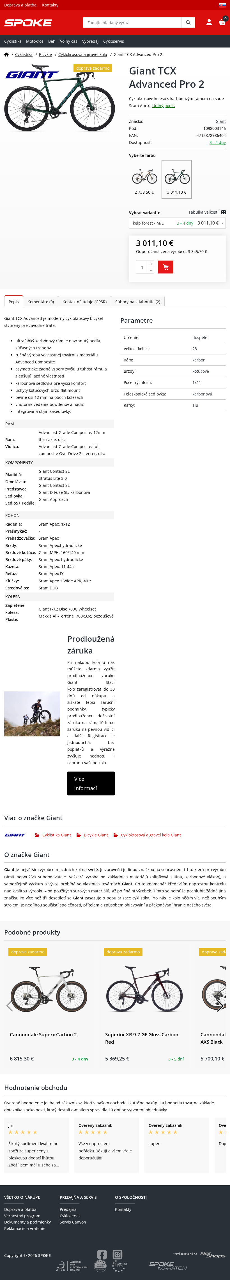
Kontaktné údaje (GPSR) (85, 301)
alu (195, 405)
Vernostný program (22, 1215)
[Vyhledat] (188, 22)
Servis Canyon (73, 1222)
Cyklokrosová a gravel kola (82, 54)
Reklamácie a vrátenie (24, 1228)
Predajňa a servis (78, 1197)
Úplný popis (163, 105)
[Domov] (6, 54)
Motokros (34, 41)
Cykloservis (113, 41)
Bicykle (45, 54)
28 (194, 348)
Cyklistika (13, 41)
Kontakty (50, 5)
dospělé (199, 337)
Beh (52, 41)
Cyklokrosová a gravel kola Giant (151, 835)
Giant (221, 121)
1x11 (196, 382)
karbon (199, 360)
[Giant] (19, 835)
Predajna (68, 1209)
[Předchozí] (10, 1006)
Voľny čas (68, 41)
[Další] (220, 1006)
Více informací (85, 783)
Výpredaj (90, 41)
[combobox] (177, 223)
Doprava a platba (20, 5)
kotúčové (200, 371)
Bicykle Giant (96, 835)
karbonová (202, 394)
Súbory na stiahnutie (137, 301)
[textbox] (177, 223)
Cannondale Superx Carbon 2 (43, 1034)
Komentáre (40, 301)
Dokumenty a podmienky (27, 1222)
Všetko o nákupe (22, 1197)
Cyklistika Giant (56, 835)
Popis (14, 301)
